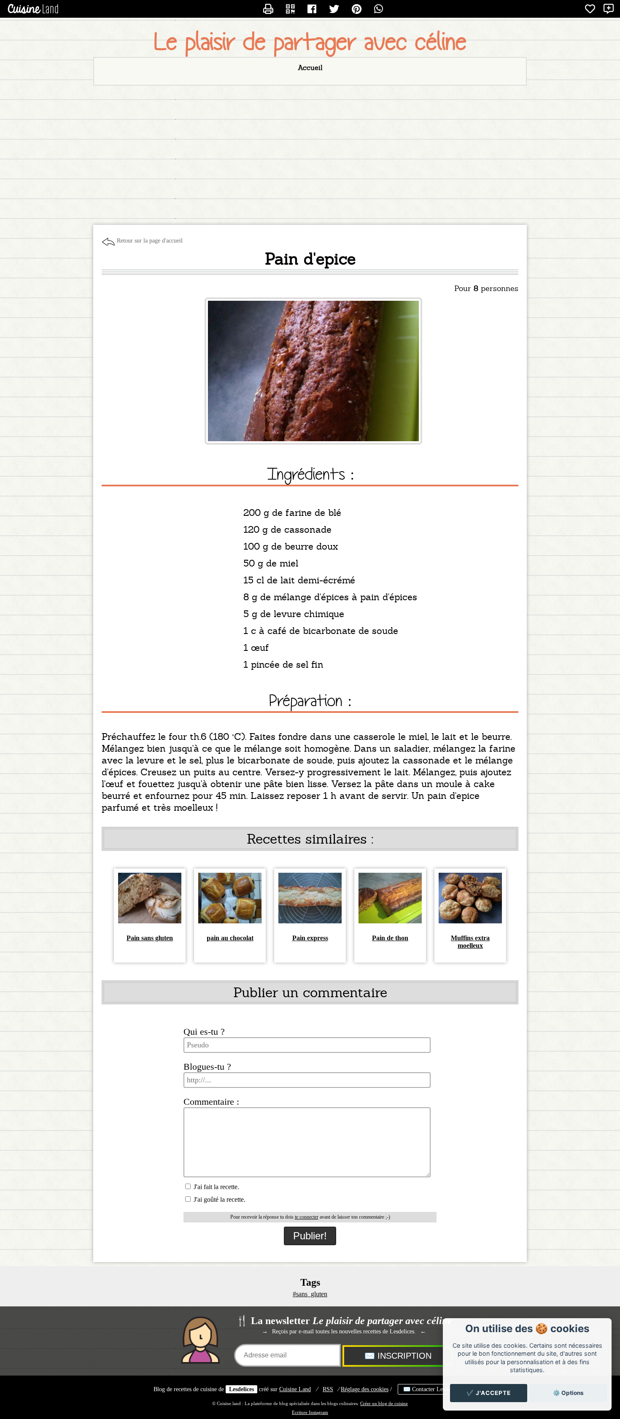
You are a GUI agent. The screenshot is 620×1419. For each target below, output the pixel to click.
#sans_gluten (310, 1294)
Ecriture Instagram (310, 1412)
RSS (328, 1389)
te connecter (306, 1217)
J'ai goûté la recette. (218, 1199)
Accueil (310, 68)
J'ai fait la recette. (215, 1186)
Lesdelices (241, 1389)
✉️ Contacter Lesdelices (432, 1389)
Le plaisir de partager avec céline (310, 42)
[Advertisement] (310, 153)
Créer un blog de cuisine (384, 1403)
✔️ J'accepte (488, 1392)
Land (295, 1389)
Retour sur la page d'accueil (150, 240)
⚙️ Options (568, 1392)
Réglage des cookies (364, 1389)
